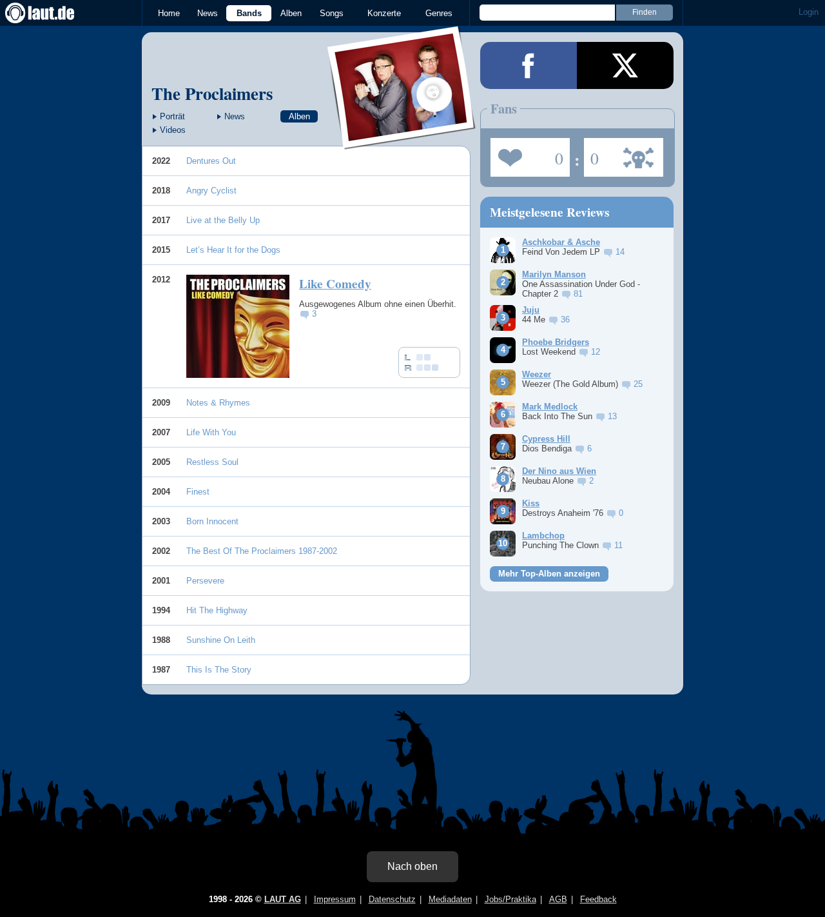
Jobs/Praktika (510, 899)
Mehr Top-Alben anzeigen (549, 573)
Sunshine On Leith (220, 640)
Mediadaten (450, 899)
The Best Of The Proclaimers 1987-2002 (261, 551)
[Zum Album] (237, 326)
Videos (173, 130)
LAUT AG (282, 899)
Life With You (211, 432)
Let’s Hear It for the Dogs (233, 250)
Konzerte (384, 13)
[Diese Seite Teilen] (528, 65)
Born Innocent (212, 521)
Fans (526, 153)
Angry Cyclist (211, 190)
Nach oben (412, 866)
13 (612, 416)
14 (620, 252)
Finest (197, 492)
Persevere (205, 581)
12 (595, 352)
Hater (591, 153)
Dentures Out (211, 161)
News (207, 13)
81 (578, 294)
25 (638, 384)
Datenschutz (392, 899)
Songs (332, 13)
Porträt (172, 116)
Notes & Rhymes (218, 403)
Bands (249, 13)
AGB (558, 899)
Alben (291, 13)
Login (809, 12)
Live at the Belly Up (223, 220)
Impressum (335, 899)
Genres (438, 13)
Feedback (598, 899)
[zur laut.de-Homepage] (51, 13)
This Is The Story (218, 670)
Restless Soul (212, 462)
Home (169, 13)
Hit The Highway (217, 610)
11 (618, 545)
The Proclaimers (212, 93)
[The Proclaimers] (402, 141)
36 (565, 319)
